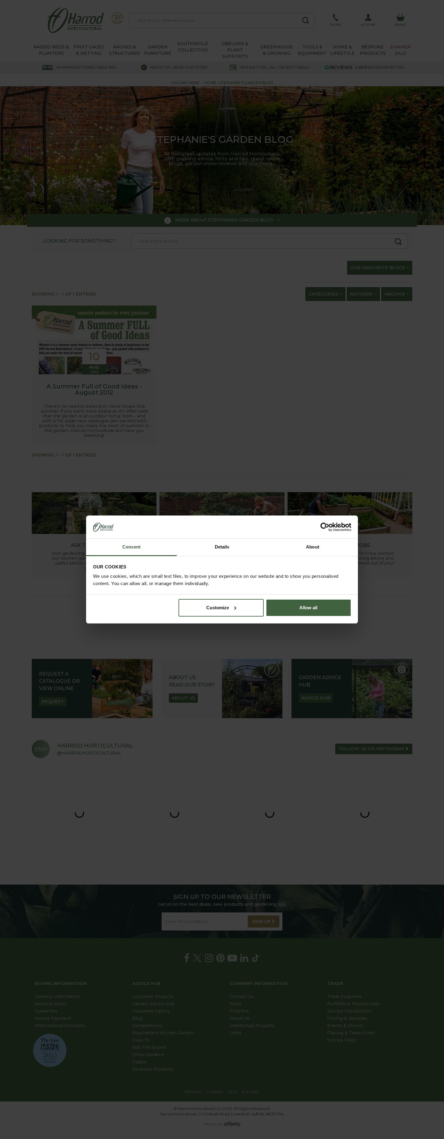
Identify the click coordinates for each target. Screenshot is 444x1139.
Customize (217, 607)
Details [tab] (222, 546)
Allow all (308, 607)
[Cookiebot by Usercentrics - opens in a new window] (324, 527)
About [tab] (312, 546)
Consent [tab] (131, 546)
